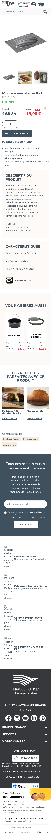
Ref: (4, 97)
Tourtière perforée (36, 335)
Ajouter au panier (17, 133)
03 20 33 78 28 (29, 758)
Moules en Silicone (11, 439)
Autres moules (9, 445)
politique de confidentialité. (35, 517)
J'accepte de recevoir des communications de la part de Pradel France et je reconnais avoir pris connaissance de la (27, 515)
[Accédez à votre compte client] (34, 4)
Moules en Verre (30, 439)
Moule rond (14, 335)
